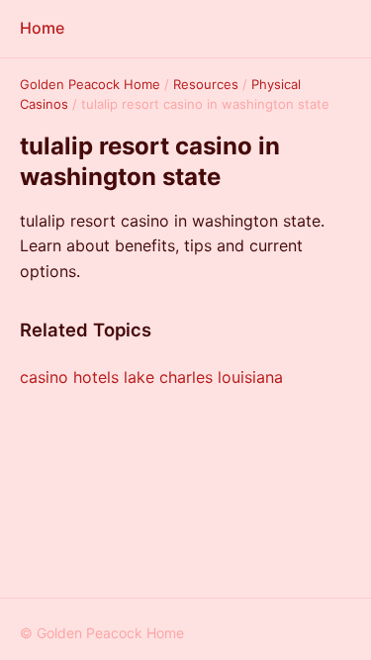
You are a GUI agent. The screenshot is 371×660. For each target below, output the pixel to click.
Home (42, 28)
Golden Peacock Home (90, 84)
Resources (205, 84)
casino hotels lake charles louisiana (151, 377)
